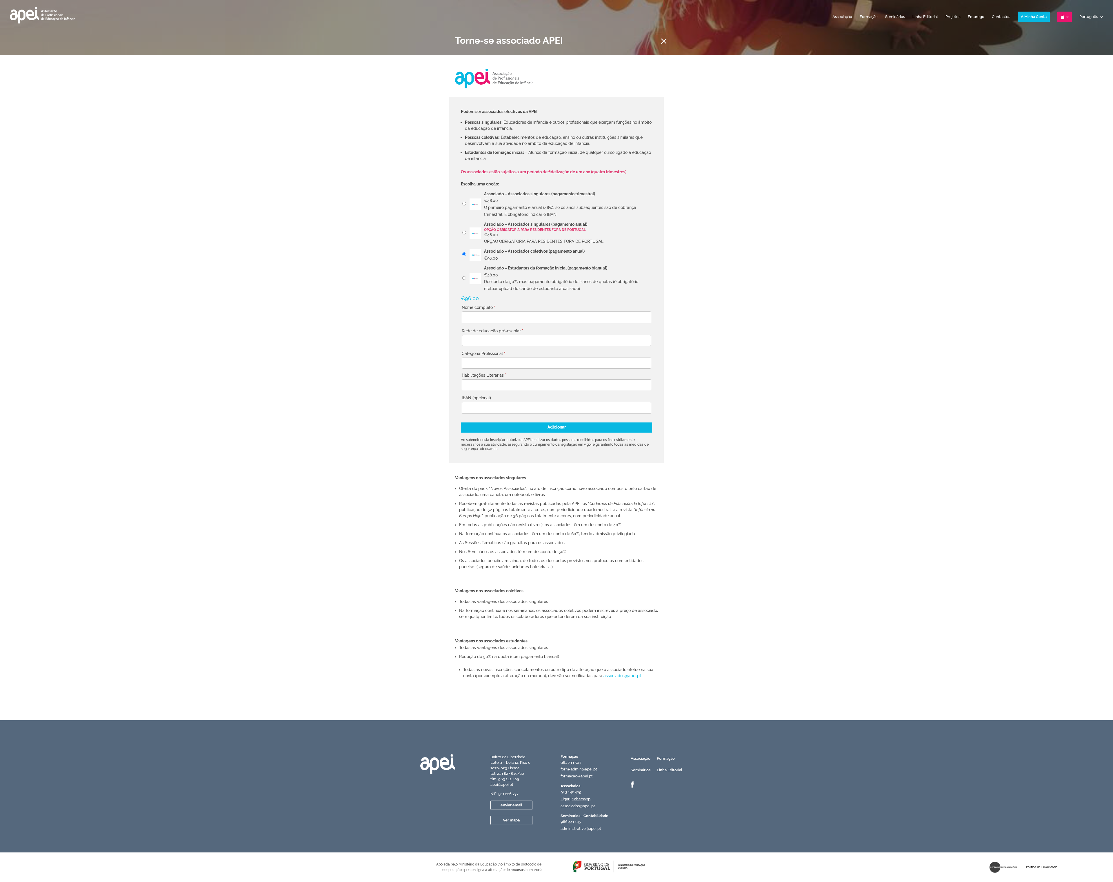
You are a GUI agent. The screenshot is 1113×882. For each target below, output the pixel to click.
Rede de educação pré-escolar (492, 331)
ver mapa (511, 820)
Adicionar (557, 427)
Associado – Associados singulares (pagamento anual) (535, 224)
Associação (842, 17)
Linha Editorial (925, 17)
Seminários (895, 17)
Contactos (1001, 17)
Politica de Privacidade (1041, 867)
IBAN (476, 398)
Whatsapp (581, 799)
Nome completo (478, 307)
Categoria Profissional (483, 353)
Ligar (565, 799)
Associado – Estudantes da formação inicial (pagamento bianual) (545, 268)
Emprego (976, 17)
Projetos (952, 17)
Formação (869, 17)
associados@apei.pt (622, 675)
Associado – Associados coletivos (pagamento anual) (534, 251)
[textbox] (466, 342)
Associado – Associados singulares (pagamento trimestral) (539, 194)
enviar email (511, 805)
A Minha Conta (1034, 16)
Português (1088, 17)
